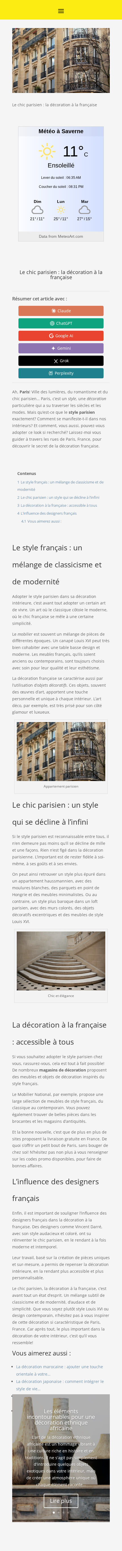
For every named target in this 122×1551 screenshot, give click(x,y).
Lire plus (61, 1501)
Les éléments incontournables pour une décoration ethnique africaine (61, 1419)
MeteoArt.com (70, 236)
